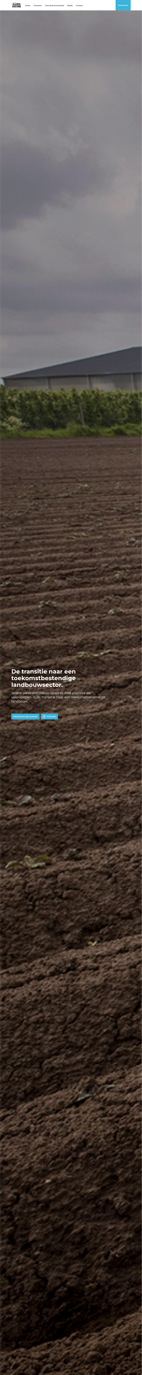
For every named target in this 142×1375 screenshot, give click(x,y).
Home (27, 6)
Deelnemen (123, 5)
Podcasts (38, 6)
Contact (79, 6)
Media (70, 6)
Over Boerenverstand (54, 6)
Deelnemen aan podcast (25, 716)
